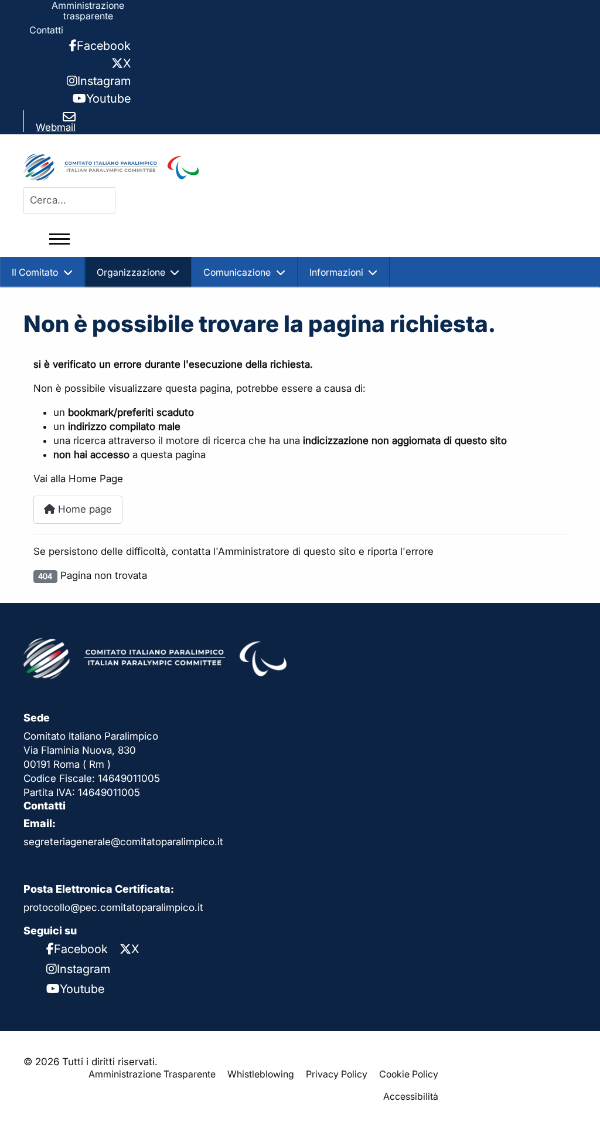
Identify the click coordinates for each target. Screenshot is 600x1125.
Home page (83, 509)
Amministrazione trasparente (88, 10)
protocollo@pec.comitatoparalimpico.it (113, 907)
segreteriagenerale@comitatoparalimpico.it (123, 842)
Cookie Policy (408, 1074)
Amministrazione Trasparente (152, 1074)
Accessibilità (410, 1096)
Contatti (46, 30)
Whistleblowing (260, 1074)
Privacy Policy (336, 1074)
